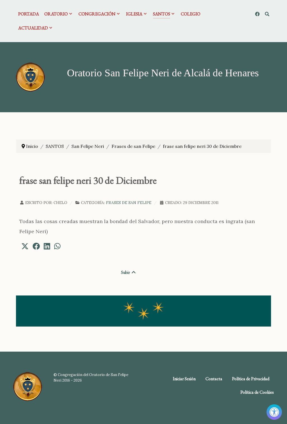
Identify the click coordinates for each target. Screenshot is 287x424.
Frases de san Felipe (128, 202)
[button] (25, 246)
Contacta (213, 379)
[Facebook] (258, 14)
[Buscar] (267, 14)
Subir (126, 272)
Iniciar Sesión (184, 379)
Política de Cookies (257, 392)
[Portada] (30, 76)
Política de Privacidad (250, 379)
